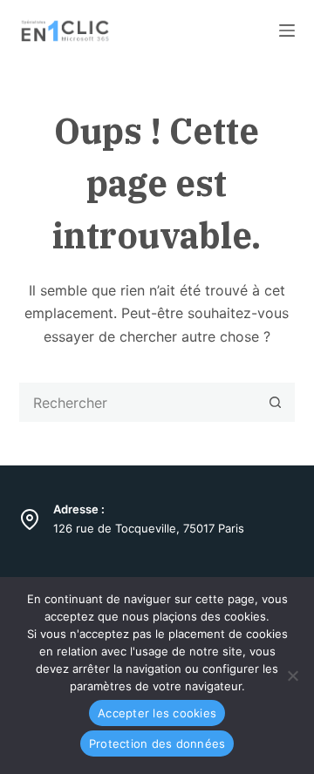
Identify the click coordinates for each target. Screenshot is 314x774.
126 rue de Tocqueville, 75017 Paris (148, 528)
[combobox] (138, 402)
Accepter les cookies (157, 713)
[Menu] (287, 30)
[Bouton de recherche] (275, 402)
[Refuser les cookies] (292, 675)
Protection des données (157, 743)
